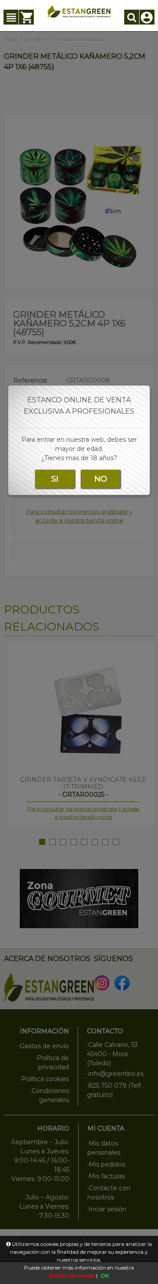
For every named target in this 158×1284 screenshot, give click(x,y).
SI (54, 479)
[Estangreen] (79, 11)
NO (100, 479)
